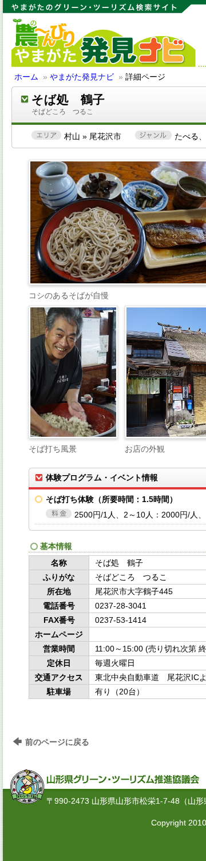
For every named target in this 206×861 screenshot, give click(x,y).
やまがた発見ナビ (82, 76)
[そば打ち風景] (73, 372)
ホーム (26, 76)
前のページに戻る (57, 742)
